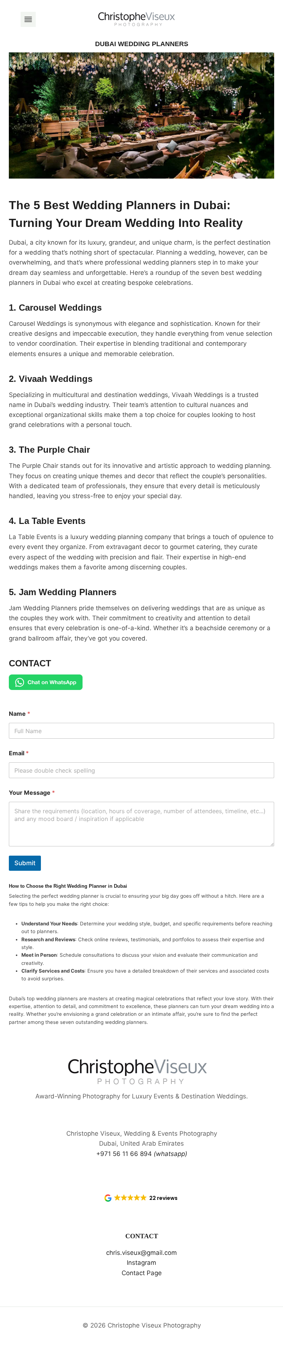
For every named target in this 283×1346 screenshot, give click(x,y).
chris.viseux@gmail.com (141, 1252)
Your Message (32, 792)
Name (19, 713)
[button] (141, 1198)
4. (47, 521)
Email (19, 753)
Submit (24, 863)
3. (49, 450)
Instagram (141, 1262)
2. (50, 379)
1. (55, 308)
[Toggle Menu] (28, 19)
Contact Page (142, 1273)
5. (62, 592)
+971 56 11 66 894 (141, 1153)
